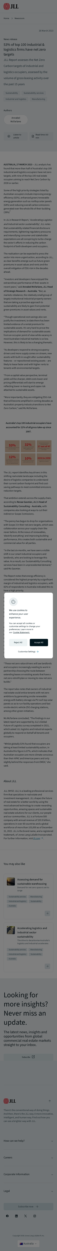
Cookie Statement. (21, 632)
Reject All (18, 642)
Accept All (38, 642)
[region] (28, 625)
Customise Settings (28, 651)
